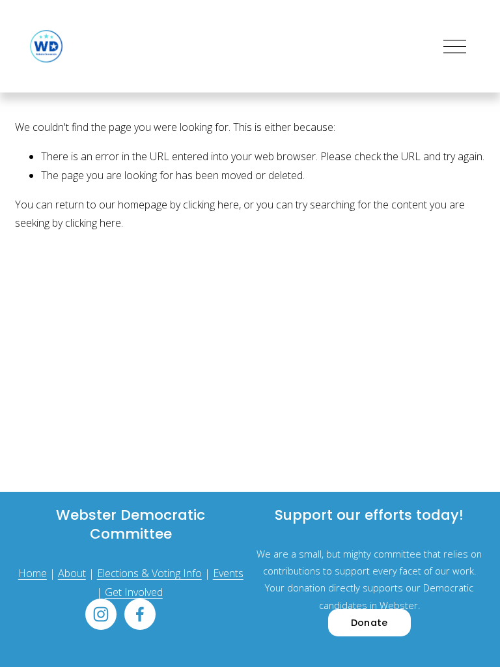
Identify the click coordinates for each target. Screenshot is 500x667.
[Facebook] (140, 614)
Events (228, 573)
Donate (369, 622)
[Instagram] (101, 614)
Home (32, 573)
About (72, 573)
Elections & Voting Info (149, 573)
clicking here (211, 204)
